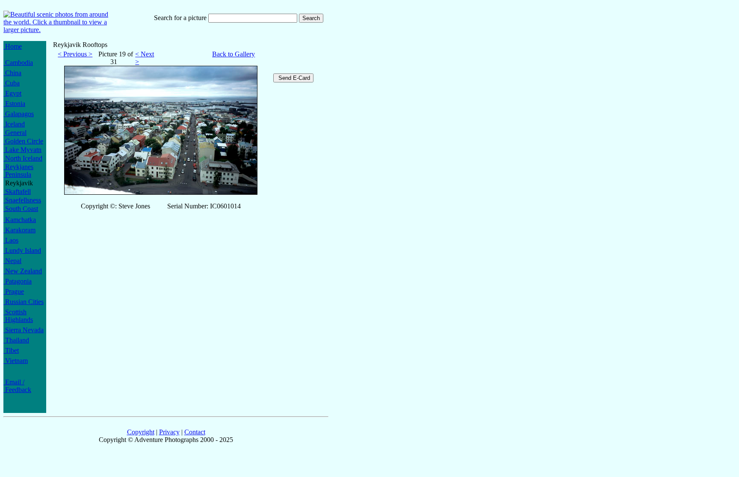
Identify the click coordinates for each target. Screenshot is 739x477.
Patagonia (17, 281)
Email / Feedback (17, 385)
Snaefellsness (22, 200)
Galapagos (18, 113)
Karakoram (19, 230)
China (12, 72)
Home (12, 46)
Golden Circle (23, 141)
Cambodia (18, 62)
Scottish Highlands (18, 315)
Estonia (14, 103)
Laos (10, 240)
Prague (13, 291)
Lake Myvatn (22, 149)
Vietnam (15, 360)
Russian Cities (23, 301)
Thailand (16, 340)
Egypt (12, 93)
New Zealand (22, 271)
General (15, 132)
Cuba (11, 83)
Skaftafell (17, 191)
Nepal (12, 260)
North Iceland (22, 158)
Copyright (140, 432)
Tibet (11, 350)
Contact (194, 432)
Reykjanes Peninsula (18, 170)
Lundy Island (22, 250)
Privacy (169, 432)
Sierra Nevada (23, 330)
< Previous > (75, 54)
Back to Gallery (233, 54)
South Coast (20, 208)
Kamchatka (19, 219)
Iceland (14, 124)
